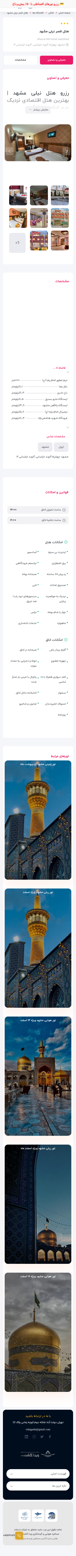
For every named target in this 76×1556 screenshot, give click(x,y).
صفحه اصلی (64, 13)
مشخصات (20, 60)
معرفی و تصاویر (57, 60)
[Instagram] (34, 1437)
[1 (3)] (60, 240)
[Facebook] (50, 1437)
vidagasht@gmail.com (38, 1429)
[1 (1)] (60, 195)
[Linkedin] (26, 1437)
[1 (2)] (60, 218)
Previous (66, 151)
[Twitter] (42, 1437)
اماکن (51, 13)
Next (9, 151)
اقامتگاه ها (38, 13)
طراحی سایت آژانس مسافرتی (45, 1538)
